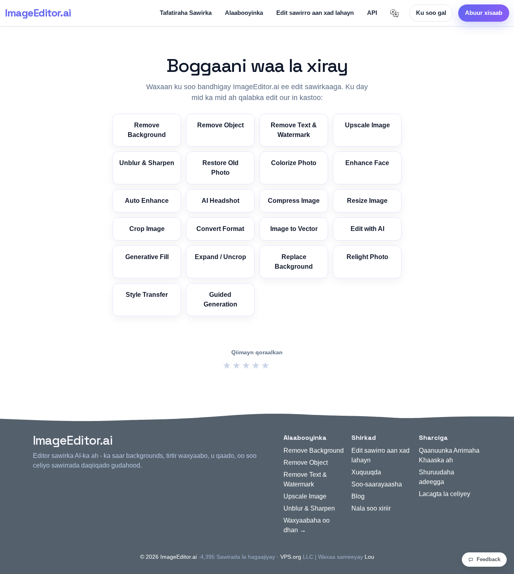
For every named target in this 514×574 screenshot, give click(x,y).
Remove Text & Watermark (294, 130)
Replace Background (294, 261)
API (372, 12)
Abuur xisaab (483, 12)
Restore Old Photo (220, 167)
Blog (358, 496)
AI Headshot (220, 200)
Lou (369, 557)
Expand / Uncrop (220, 256)
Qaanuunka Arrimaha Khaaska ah (449, 455)
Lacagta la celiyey (444, 493)
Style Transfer (147, 294)
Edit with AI (367, 228)
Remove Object (220, 125)
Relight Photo (367, 256)
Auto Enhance (147, 200)
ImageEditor (38, 13)
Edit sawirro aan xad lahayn (315, 12)
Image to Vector (294, 228)
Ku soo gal (431, 12)
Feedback (488, 559)
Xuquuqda (366, 472)
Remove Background (147, 130)
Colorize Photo (293, 162)
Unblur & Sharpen (146, 162)
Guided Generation (220, 299)
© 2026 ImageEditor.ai (168, 557)
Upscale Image (367, 125)
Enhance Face (367, 162)
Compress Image (294, 200)
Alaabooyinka (244, 12)
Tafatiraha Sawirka (186, 12)
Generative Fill (147, 256)
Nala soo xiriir (371, 508)
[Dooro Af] (394, 13)
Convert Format (220, 228)
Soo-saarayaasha (376, 484)
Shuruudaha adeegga (436, 477)
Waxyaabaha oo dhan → (307, 525)
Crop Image (147, 228)
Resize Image (367, 200)
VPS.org (290, 557)
